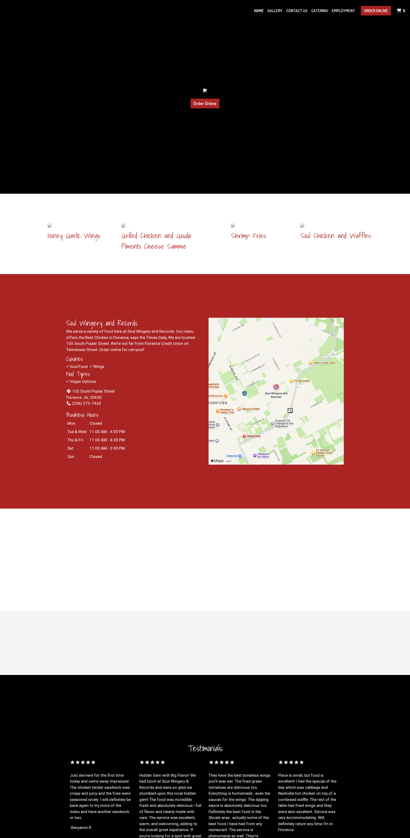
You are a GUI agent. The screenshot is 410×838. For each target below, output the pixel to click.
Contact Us (297, 10)
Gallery (275, 10)
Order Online (376, 10)
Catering (319, 10)
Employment (343, 10)
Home (259, 10)
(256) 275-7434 (86, 403)
